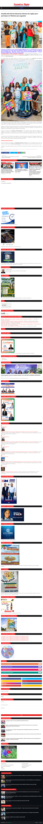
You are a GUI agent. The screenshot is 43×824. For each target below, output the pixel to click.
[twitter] (32, 679)
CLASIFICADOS (24, 767)
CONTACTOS (3, 768)
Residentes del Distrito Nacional (8, 11)
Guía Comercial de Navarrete (5, 766)
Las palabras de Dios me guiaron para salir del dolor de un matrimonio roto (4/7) (15, 639)
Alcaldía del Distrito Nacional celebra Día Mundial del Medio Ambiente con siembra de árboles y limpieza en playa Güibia (7, 171)
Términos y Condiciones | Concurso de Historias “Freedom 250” (12, 321)
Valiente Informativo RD (5, 436)
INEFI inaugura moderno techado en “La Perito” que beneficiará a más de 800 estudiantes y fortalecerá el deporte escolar (24, 797)
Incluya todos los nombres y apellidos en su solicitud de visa (11, 326)
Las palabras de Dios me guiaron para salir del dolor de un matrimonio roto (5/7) (15, 638)
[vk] (32, 683)
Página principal (3, 763)
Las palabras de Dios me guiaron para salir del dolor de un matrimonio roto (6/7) (15, 637)
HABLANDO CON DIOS (25, 766)
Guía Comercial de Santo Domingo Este (7, 764)
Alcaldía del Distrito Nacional (7, 149)
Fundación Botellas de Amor (16, 149)
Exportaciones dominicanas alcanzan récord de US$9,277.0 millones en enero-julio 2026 (21, 784)
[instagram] (11, 683)
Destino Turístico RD (4, 456)
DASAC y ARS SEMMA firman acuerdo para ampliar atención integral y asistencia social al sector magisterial (19, 431)
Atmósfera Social (4, 466)
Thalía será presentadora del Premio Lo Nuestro (9, 471)
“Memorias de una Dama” (20, 669)
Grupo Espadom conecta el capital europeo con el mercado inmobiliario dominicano (20, 375)
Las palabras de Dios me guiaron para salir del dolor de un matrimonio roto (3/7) (15, 640)
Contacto (40, 822)
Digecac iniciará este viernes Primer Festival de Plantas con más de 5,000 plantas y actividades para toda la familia (23, 780)
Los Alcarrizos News (25, 763)
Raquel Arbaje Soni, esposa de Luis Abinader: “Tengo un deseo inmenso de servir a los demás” (22, 808)
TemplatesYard (9, 822)
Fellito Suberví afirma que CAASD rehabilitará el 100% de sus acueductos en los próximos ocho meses (23, 775)
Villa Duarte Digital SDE (5, 446)
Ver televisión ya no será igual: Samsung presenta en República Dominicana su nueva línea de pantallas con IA (22, 730)
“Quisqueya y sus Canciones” (20, 672)
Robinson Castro (4, 18)
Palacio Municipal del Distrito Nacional (31, 149)
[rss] (11, 681)
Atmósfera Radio (4, 426)
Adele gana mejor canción (20, 666)
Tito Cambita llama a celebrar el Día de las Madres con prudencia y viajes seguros (21, 170)
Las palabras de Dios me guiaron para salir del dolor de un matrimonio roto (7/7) (15, 636)
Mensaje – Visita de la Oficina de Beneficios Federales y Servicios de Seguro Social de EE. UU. (17, 319)
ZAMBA (2, 767)
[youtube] (11, 686)
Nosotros (36, 822)
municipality (23, 149)
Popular (2, 696)
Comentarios (5, 359)
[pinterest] (32, 681)
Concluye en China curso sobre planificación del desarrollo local (17, 720)
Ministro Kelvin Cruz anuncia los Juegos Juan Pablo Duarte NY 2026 (17, 800)
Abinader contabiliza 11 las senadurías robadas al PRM (15, 816)
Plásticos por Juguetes (4, 150)
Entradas (4, 358)
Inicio (2, 11)
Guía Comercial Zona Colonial (26, 764)
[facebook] (11, 679)
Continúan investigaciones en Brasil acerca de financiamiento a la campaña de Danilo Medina (22, 812)
